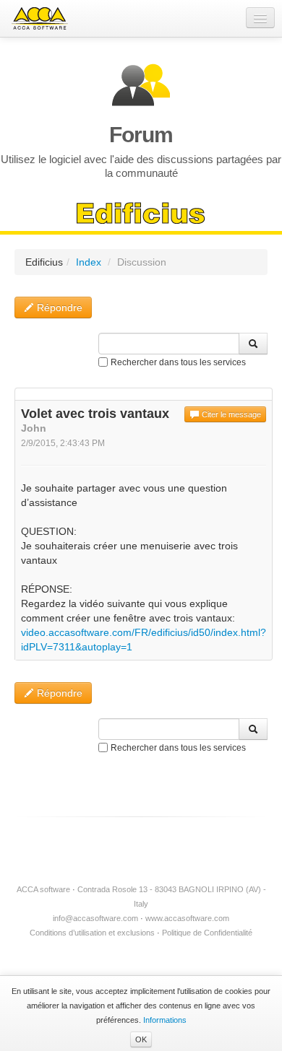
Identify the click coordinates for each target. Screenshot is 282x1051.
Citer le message (230, 414)
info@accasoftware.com (95, 918)
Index (88, 262)
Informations (165, 1020)
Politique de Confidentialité (207, 932)
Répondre (58, 307)
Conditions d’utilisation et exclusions (92, 932)
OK (141, 1039)
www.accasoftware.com (187, 918)
